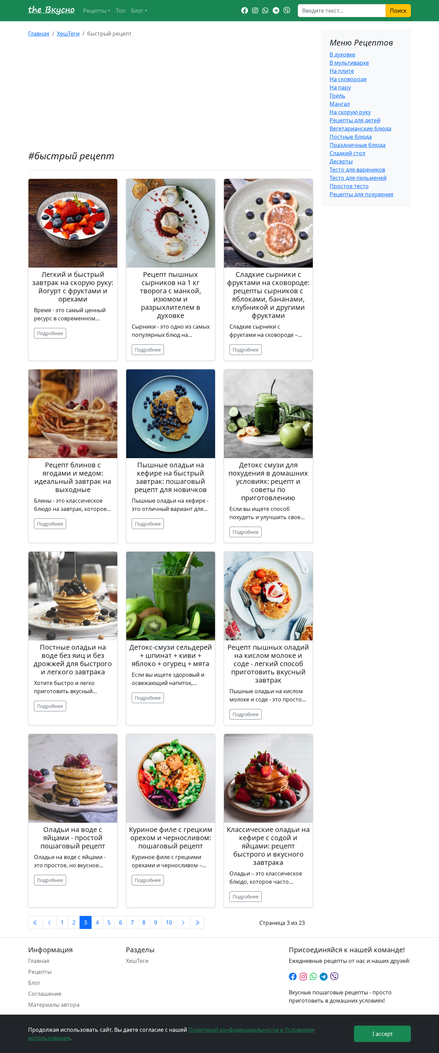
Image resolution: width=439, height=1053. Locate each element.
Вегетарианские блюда (360, 128)
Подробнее (50, 333)
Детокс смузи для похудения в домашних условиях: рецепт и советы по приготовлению (268, 481)
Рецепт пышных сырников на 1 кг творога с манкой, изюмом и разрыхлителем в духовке (170, 295)
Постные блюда (351, 136)
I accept (382, 1034)
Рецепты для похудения (361, 194)
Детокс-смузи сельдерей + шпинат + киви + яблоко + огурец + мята (170, 655)
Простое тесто (349, 186)
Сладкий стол (347, 153)
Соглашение (44, 993)
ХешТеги (68, 33)
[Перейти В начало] (35, 922)
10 (169, 922)
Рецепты (94, 10)
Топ (121, 10)
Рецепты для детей (355, 120)
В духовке (342, 54)
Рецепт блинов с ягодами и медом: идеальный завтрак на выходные (72, 477)
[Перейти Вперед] (183, 922)
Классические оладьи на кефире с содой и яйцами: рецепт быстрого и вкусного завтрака (268, 846)
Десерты (341, 161)
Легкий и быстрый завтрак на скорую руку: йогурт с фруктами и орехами (72, 287)
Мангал (340, 104)
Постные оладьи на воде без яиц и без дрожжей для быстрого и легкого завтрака (73, 659)
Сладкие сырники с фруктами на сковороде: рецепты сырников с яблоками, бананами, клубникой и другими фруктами (268, 295)
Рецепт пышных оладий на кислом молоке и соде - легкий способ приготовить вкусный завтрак (268, 663)
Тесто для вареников (357, 169)
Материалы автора (54, 1004)
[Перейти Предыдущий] (49, 922)
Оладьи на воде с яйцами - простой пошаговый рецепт (72, 837)
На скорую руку (350, 112)
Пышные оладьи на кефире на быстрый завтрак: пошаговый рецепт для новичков (170, 477)
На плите (342, 71)
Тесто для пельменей (358, 178)
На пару (340, 87)
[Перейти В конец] (197, 922)
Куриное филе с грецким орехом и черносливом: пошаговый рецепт (170, 837)
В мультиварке (349, 62)
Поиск (398, 10)
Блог (137, 10)
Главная (38, 33)
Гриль (337, 95)
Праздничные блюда (357, 145)
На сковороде (348, 79)
